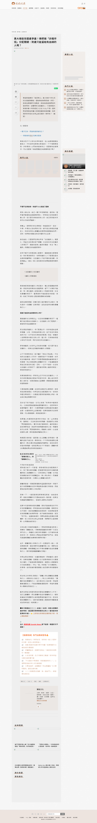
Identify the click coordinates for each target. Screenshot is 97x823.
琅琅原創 (53, 8)
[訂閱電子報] (81, 8)
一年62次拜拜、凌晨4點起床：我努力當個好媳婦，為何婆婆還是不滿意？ (75, 103)
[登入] (82, 3)
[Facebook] (16, 91)
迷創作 (37, 8)
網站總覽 (75, 817)
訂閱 (62, 814)
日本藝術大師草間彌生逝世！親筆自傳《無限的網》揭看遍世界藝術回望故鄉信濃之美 (25, 767)
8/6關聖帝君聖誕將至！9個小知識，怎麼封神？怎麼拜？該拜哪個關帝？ (75, 99)
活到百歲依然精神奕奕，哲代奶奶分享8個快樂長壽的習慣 (75, 95)
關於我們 (69, 817)
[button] (16, 102)
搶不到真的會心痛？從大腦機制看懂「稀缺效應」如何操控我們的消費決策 (25, 746)
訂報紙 (63, 817)
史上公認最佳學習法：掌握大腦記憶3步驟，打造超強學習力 (75, 90)
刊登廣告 (22, 817)
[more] (56, 157)
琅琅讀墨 (60, 8)
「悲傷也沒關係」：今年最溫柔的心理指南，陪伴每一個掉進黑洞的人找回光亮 (48, 746)
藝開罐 (31, 8)
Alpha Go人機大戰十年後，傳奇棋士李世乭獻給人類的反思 (48, 766)
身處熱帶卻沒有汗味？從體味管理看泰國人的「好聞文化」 (75, 108)
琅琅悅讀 (14, 31)
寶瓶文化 (27, 48)
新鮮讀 (14, 8)
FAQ (27, 817)
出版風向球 (24, 31)
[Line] (16, 97)
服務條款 (41, 817)
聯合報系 (58, 817)
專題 (47, 8)
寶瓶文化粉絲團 (42, 701)
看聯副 (20, 8)
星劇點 (43, 8)
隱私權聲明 (51, 817)
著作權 (46, 817)
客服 (30, 817)
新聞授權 (35, 817)
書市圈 (25, 8)
